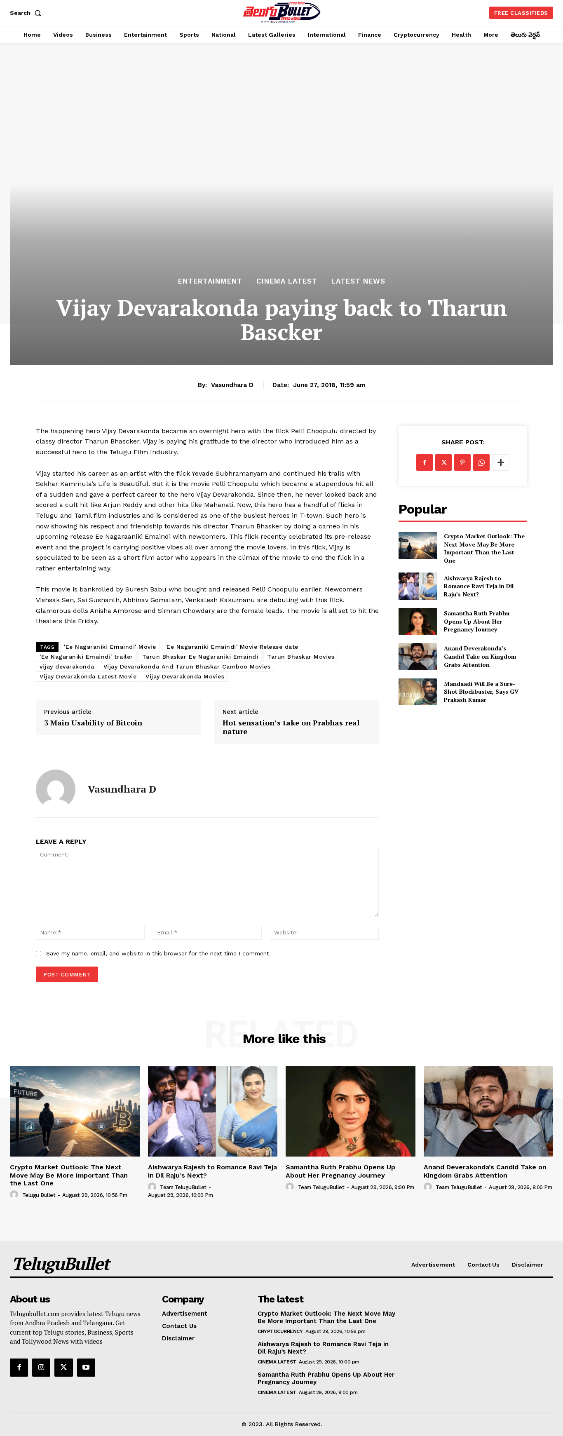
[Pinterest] (462, 462)
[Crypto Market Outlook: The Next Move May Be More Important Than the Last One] (418, 545)
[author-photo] (15, 1194)
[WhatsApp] (481, 462)
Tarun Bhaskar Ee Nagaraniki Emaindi (200, 656)
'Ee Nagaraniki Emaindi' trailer (86, 656)
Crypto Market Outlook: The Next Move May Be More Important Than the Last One (484, 548)
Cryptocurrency (280, 1331)
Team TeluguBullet (183, 1187)
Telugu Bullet (39, 1195)
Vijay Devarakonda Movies (184, 676)
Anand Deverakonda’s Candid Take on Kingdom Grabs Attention (480, 656)
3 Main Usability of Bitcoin (93, 722)
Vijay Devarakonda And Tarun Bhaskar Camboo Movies (187, 666)
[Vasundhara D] (55, 789)
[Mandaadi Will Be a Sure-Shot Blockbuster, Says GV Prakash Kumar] (418, 691)
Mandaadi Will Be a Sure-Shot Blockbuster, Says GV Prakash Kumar (481, 692)
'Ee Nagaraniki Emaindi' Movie (110, 646)
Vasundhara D (232, 385)
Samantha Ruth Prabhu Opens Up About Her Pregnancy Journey (476, 621)
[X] (443, 462)
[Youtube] (86, 1368)
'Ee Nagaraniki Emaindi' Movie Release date (231, 646)
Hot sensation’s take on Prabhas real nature (291, 727)
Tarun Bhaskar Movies (300, 656)
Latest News (358, 281)
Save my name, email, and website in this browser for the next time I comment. (158, 953)
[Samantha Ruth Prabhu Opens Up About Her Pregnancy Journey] (418, 621)
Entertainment (210, 281)
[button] (27, 12)
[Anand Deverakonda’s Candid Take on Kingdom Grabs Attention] (418, 656)
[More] (500, 462)
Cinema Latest (286, 281)
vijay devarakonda (67, 666)
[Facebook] (424, 462)
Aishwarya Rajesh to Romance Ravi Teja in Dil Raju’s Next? (479, 586)
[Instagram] (41, 1368)
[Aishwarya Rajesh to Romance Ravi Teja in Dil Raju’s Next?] (418, 586)
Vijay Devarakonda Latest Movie (88, 676)
